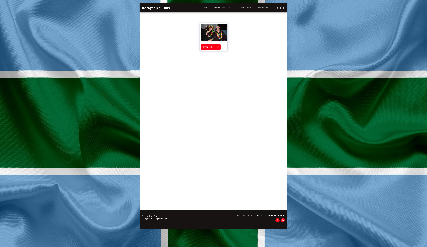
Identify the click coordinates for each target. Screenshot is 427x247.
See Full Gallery (211, 47)
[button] (247, 7)
